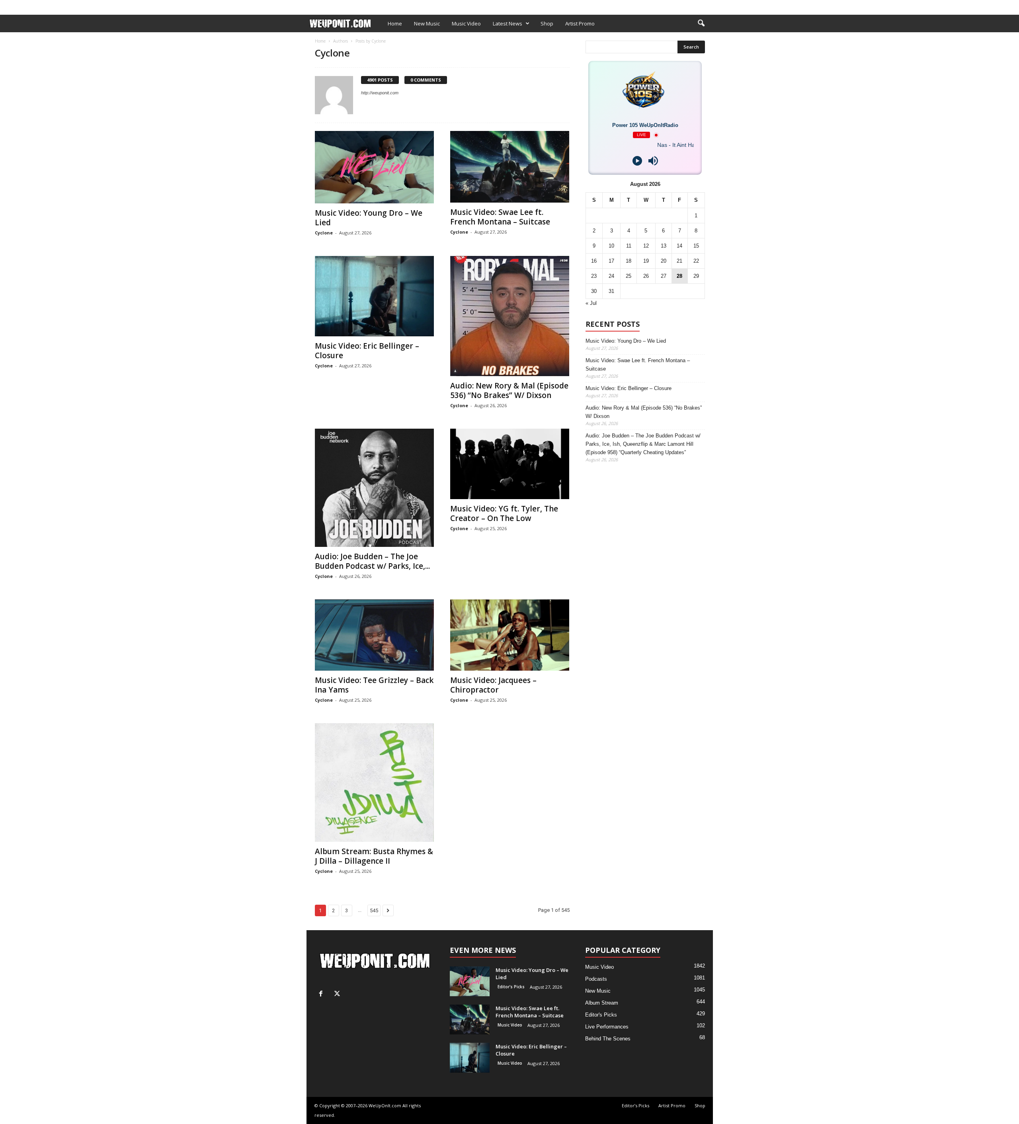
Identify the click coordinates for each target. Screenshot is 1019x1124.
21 (679, 261)
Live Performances (607, 1027)
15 (696, 246)
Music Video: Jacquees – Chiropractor (493, 685)
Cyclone (324, 233)
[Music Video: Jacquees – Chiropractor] (510, 635)
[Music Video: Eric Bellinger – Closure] (374, 296)
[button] (701, 23)
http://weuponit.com (379, 92)
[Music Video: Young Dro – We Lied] (374, 167)
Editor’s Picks (363, 5)
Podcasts (596, 979)
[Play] (637, 161)
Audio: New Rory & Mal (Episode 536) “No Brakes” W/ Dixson (509, 390)
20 (663, 261)
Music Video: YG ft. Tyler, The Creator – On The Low (504, 513)
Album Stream (601, 1003)
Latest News (507, 23)
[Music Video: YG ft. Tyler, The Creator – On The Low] (510, 464)
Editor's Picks (511, 986)
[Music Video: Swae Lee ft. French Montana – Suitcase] (510, 167)
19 (646, 261)
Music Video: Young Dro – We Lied (368, 218)
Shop (435, 5)
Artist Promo (405, 5)
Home (395, 23)
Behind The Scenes (608, 1039)
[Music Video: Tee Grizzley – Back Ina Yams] (374, 635)
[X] (707, 5)
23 (594, 276)
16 (594, 261)
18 (628, 261)
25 (628, 276)
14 (679, 246)
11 (628, 246)
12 (646, 246)
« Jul (591, 303)
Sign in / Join (322, 5)
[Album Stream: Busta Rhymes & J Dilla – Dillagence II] (374, 782)
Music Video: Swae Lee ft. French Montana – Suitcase (500, 217)
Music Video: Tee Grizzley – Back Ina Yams (374, 685)
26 (646, 276)
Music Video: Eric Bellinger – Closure (367, 351)
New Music (427, 23)
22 (696, 261)
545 (374, 910)
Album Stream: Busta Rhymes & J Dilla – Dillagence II (374, 856)
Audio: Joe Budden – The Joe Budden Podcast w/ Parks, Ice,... (372, 561)
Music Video (466, 23)
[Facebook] (694, 5)
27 (663, 276)
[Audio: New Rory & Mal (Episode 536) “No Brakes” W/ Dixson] (510, 316)
